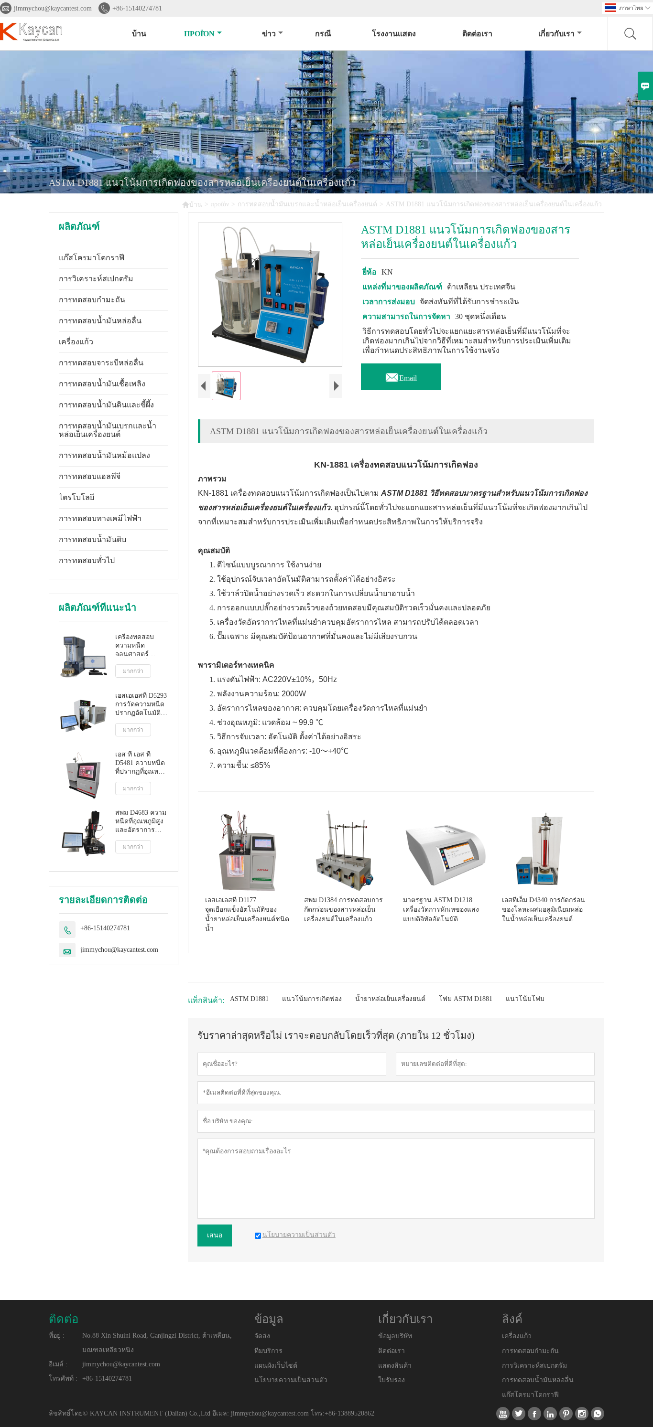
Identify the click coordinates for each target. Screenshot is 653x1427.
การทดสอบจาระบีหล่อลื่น (101, 363)
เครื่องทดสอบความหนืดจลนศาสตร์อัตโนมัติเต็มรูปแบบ (137, 646)
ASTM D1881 (249, 998)
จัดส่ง (262, 1336)
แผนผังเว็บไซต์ (275, 1365)
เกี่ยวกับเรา (556, 34)
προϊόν (199, 34)
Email (401, 375)
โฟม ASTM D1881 (465, 998)
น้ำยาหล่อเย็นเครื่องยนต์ (390, 998)
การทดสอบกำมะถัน (92, 300)
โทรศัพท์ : (63, 1378)
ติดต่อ (63, 1319)
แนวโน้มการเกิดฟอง (312, 998)
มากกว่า (133, 671)
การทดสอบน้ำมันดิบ (92, 539)
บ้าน (139, 34)
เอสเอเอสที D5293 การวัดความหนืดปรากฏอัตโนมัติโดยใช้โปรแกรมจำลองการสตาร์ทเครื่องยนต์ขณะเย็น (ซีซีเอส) (141, 704)
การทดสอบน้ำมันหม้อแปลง (104, 455)
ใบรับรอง (391, 1380)
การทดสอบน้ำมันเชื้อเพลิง (102, 384)
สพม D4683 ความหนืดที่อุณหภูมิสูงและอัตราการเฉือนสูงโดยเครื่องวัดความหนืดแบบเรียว (140, 821)
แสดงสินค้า (395, 1365)
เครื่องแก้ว (76, 342)
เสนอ (214, 1235)
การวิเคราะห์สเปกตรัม (96, 279)
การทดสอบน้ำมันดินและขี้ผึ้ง (106, 405)
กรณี (323, 34)
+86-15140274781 (137, 8)
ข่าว (269, 34)
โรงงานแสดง (394, 34)
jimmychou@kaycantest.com (53, 8)
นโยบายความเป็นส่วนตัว (290, 1380)
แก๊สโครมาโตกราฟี (91, 258)
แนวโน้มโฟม (525, 998)
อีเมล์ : (58, 1364)
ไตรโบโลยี (76, 497)
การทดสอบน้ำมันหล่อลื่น (100, 321)
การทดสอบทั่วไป (87, 560)
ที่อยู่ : (57, 1335)
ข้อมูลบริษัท (395, 1336)
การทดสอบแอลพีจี (89, 476)
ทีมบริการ (268, 1350)
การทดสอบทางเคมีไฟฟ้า (100, 518)
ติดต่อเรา (477, 34)
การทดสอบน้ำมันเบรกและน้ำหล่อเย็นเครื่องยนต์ (307, 204)
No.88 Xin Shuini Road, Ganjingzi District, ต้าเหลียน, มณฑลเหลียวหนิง (157, 1342)
